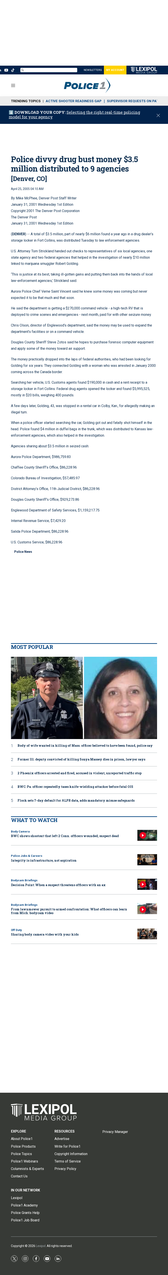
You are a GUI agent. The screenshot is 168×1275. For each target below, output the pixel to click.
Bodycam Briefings (24, 880)
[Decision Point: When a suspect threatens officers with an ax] (147, 884)
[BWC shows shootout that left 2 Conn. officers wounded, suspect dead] (147, 835)
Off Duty (16, 930)
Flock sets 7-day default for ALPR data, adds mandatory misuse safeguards (76, 801)
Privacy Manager (115, 1132)
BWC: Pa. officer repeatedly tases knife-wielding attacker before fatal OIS (75, 787)
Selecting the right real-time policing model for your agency (74, 115)
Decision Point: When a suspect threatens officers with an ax (58, 885)
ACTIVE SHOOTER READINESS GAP (74, 101)
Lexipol (41, 1246)
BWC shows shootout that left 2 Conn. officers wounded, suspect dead (65, 836)
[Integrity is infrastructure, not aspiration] (147, 859)
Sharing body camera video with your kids (45, 934)
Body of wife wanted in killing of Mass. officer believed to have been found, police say (85, 746)
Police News (23, 551)
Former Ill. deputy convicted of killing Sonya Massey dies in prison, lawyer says (81, 759)
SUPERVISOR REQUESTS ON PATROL (136, 101)
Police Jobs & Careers (26, 855)
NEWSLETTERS (93, 70)
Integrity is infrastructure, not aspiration (44, 860)
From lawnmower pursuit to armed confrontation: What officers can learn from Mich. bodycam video (69, 911)
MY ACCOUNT (115, 70)
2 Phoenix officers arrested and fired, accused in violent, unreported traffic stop (80, 773)
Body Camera (20, 831)
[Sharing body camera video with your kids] (147, 934)
